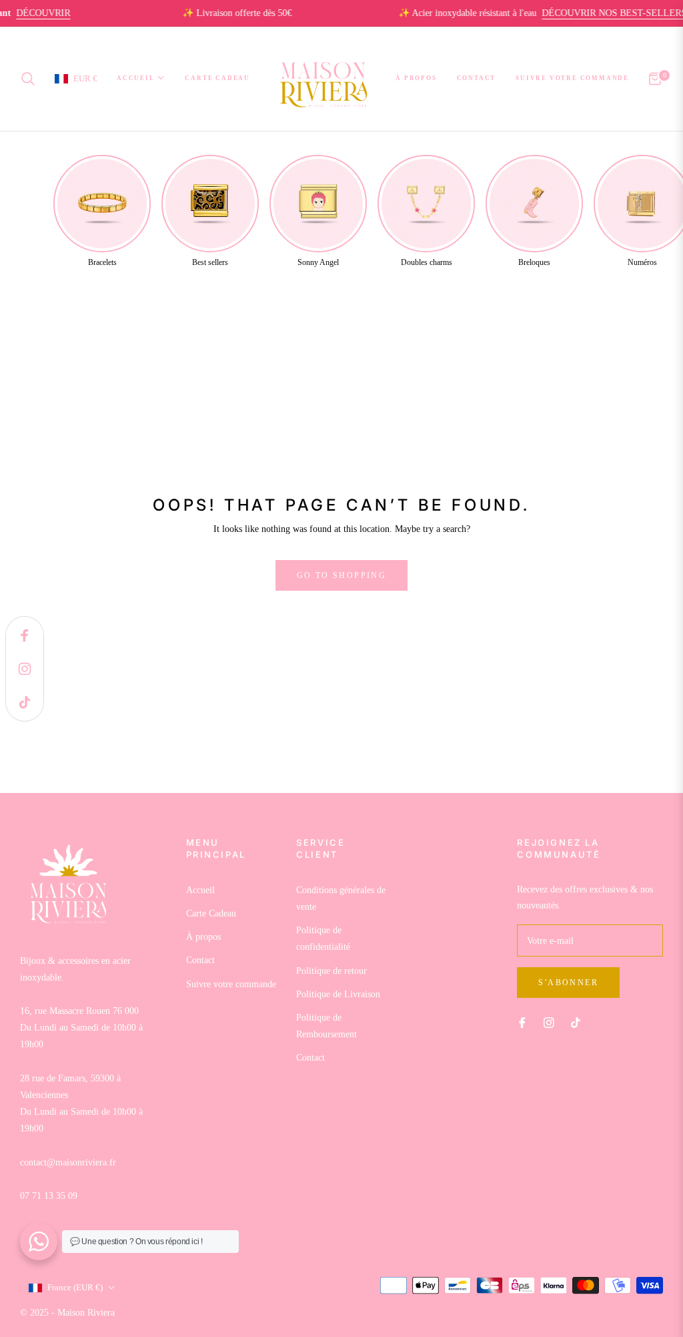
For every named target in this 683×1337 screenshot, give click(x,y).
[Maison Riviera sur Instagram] (549, 1022)
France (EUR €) (75, 1287)
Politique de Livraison (338, 994)
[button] (32, 79)
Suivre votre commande (231, 984)
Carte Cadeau (211, 913)
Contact (200, 960)
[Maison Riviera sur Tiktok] (579, 1022)
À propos (203, 937)
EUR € (84, 78)
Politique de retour (331, 971)
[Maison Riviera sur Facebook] (522, 1022)
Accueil (200, 890)
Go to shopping (342, 575)
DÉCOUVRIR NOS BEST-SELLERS (596, 13)
